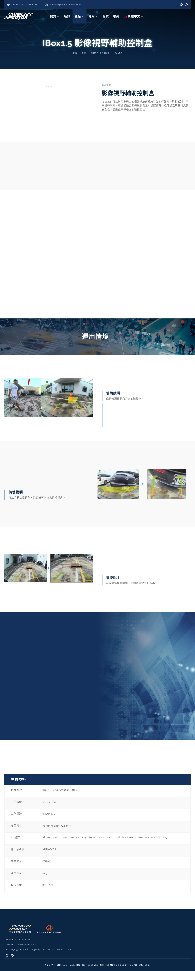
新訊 (67, 16)
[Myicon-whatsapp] (186, 4)
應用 (92, 16)
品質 (106, 16)
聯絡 (116, 16)
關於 (53, 16)
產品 (78, 16)
